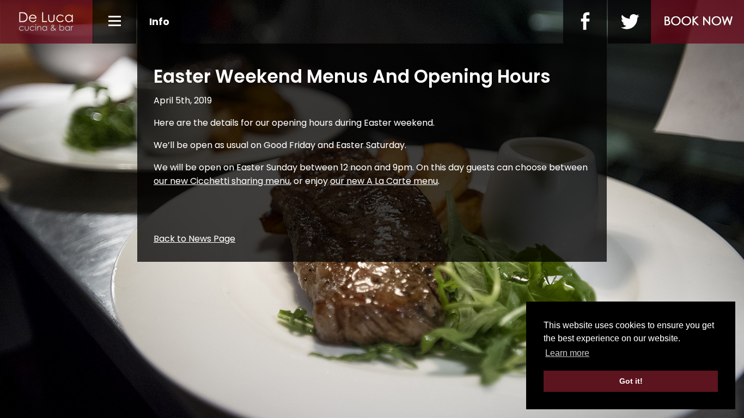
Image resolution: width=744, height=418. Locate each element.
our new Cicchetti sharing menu (222, 181)
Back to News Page (194, 238)
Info (159, 21)
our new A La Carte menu (384, 181)
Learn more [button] (567, 353)
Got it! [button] (631, 381)
